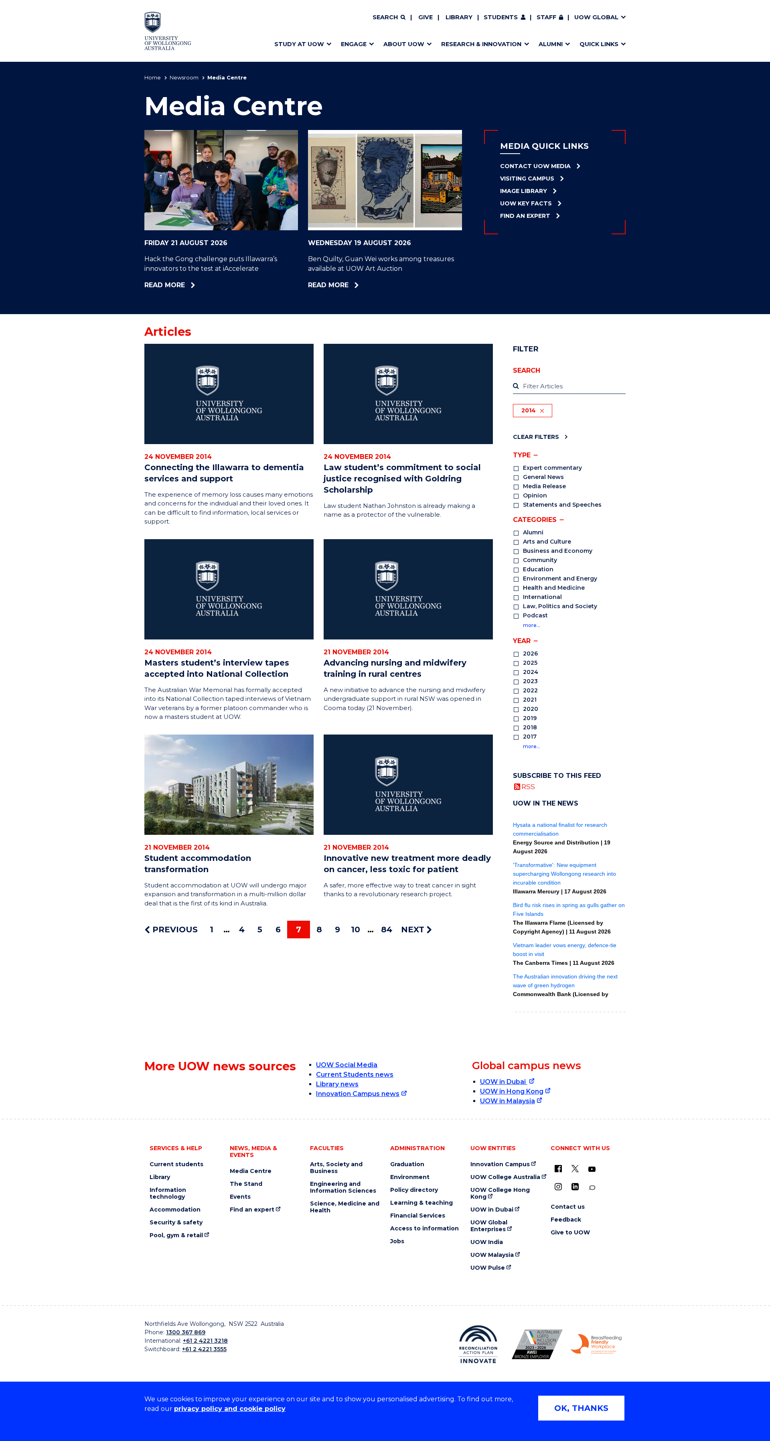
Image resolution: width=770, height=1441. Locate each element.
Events (240, 1196)
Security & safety (176, 1222)
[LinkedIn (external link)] (575, 1186)
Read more (187, 285)
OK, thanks (581, 1408)
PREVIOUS (174, 929)
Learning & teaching (421, 1202)
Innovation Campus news (357, 1094)
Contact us (568, 1207)
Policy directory (414, 1190)
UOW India (486, 1242)
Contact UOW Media (535, 166)
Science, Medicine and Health (344, 1207)
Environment (410, 1177)
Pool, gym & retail (176, 1235)
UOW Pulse (487, 1267)
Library (459, 17)
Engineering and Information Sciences (343, 1187)
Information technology (168, 1193)
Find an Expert (525, 215)
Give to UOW (570, 1232)
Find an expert (252, 1209)
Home (152, 77)
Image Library (523, 191)
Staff (546, 17)
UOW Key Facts (526, 203)
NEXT (414, 929)
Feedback (566, 1219)
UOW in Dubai (503, 1082)
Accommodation (175, 1209)
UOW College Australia (505, 1177)
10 (355, 929)
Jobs (397, 1241)
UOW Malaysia (492, 1255)
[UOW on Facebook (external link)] (558, 1168)
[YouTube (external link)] (592, 1169)
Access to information (424, 1228)
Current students (176, 1164)
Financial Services (417, 1215)
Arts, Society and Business (336, 1168)
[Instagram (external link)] (558, 1186)
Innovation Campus (500, 1164)
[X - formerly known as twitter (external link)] (575, 1168)
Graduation (407, 1164)
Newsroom (184, 77)
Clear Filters (536, 436)
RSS (528, 786)
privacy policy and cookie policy (230, 1409)
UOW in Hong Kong (511, 1091)
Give (425, 17)
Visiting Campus (527, 178)
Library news (337, 1084)
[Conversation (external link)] (592, 1187)
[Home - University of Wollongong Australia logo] (167, 31)
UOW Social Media (346, 1065)
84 (386, 929)
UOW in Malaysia (507, 1101)
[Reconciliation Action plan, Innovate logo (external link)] (478, 1344)
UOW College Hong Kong (500, 1193)
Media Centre (251, 1171)
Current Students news (354, 1074)
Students (501, 17)
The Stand (246, 1184)
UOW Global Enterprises (488, 1226)
